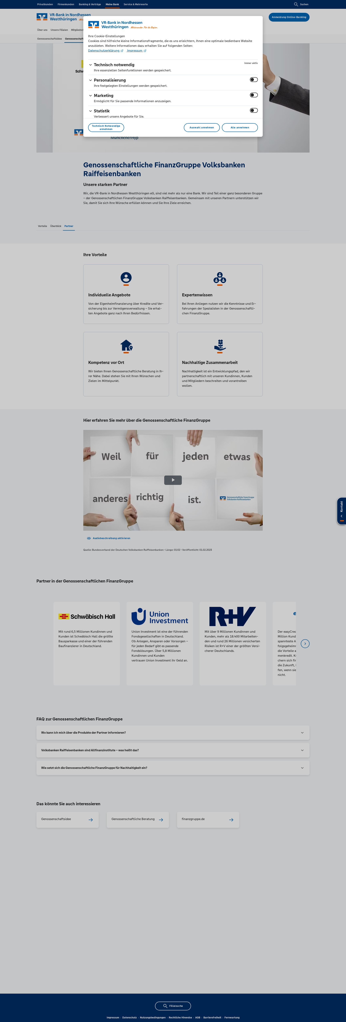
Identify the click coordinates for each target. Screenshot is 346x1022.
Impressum (134, 50)
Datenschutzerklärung (104, 50)
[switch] (254, 79)
